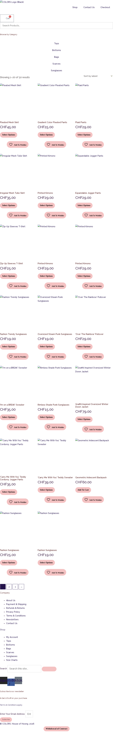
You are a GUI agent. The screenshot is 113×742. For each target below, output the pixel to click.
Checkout (105, 7)
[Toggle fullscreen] (7, 734)
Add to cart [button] (83, 490)
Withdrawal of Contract (56, 729)
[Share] (13, 734)
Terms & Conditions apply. (11, 705)
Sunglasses (56, 70)
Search (3, 669)
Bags (56, 57)
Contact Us (89, 7)
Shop (75, 7)
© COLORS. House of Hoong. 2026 (17, 724)
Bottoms (56, 50)
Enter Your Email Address (12, 714)
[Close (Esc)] (18, 734)
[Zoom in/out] (2, 734)
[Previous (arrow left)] (2, 740)
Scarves (56, 64)
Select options (8, 135)
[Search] (109, 25)
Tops (56, 43)
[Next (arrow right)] (7, 740)
